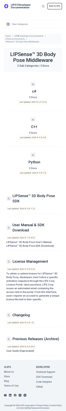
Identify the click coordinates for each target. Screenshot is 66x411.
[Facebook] (15, 395)
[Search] (43, 6)
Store (7, 376)
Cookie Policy (56, 405)
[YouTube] (25, 395)
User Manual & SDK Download (28, 227)
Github (39, 386)
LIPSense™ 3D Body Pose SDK (33, 198)
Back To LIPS (54, 6)
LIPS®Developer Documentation (21, 6)
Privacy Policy (42, 405)
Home (8, 36)
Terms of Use (11, 385)
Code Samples (44, 381)
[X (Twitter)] (20, 395)
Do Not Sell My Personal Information (33, 408)
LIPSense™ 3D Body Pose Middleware (22, 42)
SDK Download (44, 376)
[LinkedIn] (10, 395)
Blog (6, 381)
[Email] (5, 395)
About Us (9, 371)
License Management (30, 261)
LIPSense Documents (15, 39)
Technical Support (45, 372)
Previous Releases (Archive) (35, 339)
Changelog (21, 315)
